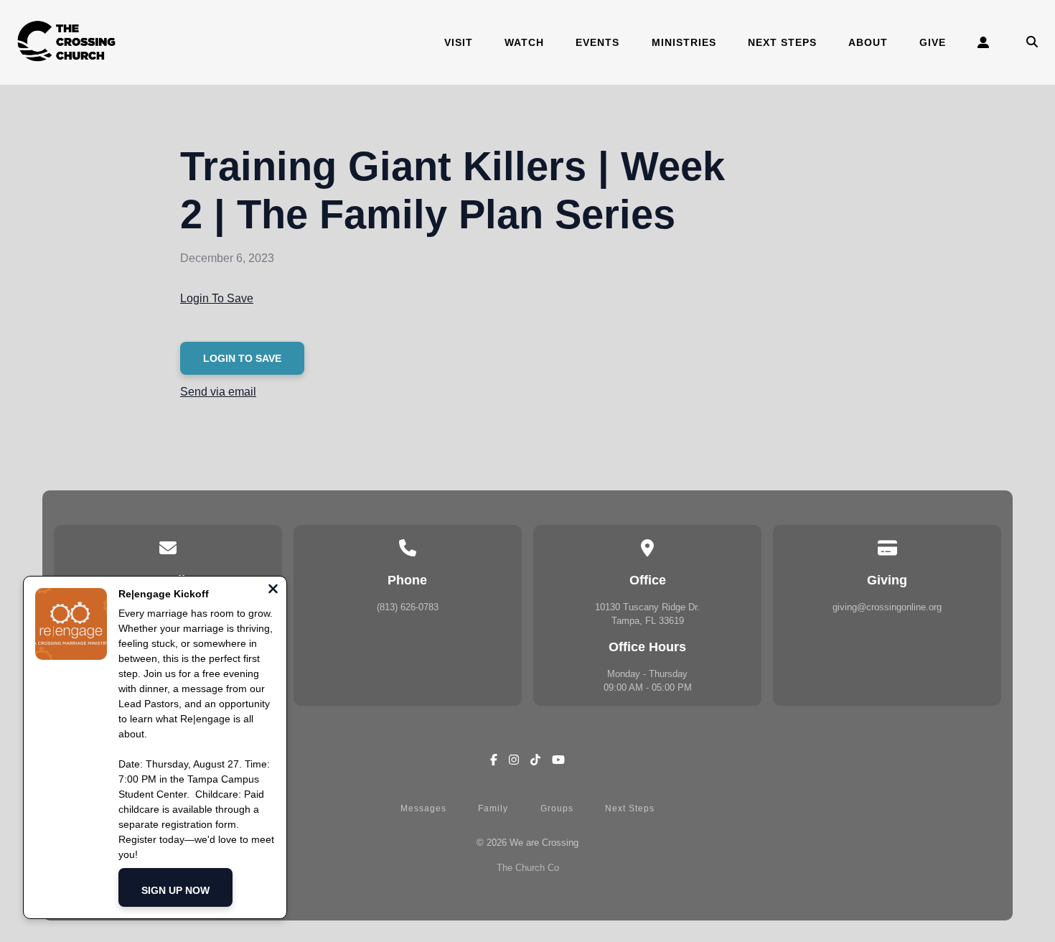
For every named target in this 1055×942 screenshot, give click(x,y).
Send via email (218, 392)
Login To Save (216, 298)
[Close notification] (273, 590)
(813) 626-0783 (408, 607)
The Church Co (528, 867)
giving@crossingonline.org (887, 607)
